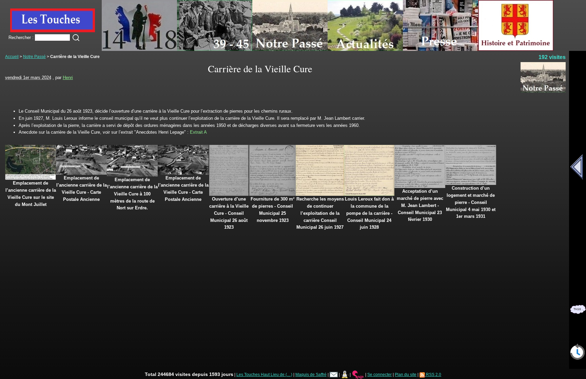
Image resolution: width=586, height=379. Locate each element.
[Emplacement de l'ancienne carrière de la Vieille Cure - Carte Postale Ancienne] (81, 173)
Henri (68, 77)
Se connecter (379, 374)
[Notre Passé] (290, 49)
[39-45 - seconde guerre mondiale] (214, 49)
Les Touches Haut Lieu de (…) (264, 374)
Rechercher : (21, 37)
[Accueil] (52, 30)
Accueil (12, 56)
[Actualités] (365, 49)
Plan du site (405, 374)
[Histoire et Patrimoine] (515, 49)
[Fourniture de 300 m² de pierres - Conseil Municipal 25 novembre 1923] (272, 194)
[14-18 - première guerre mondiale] (139, 49)
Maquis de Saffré (311, 374)
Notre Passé (34, 56)
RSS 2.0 (433, 374)
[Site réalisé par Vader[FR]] (345, 374)
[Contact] (334, 374)
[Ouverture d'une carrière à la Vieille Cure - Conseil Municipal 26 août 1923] (229, 194)
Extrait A (198, 132)
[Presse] (440, 49)
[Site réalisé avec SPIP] (358, 374)
